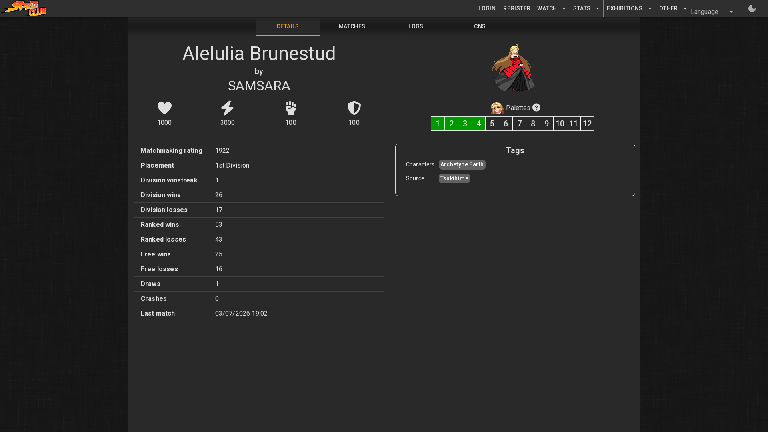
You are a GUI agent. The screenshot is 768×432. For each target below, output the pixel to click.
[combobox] (708, 11)
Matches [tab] (352, 26)
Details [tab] (288, 26)
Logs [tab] (416, 26)
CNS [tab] (480, 26)
